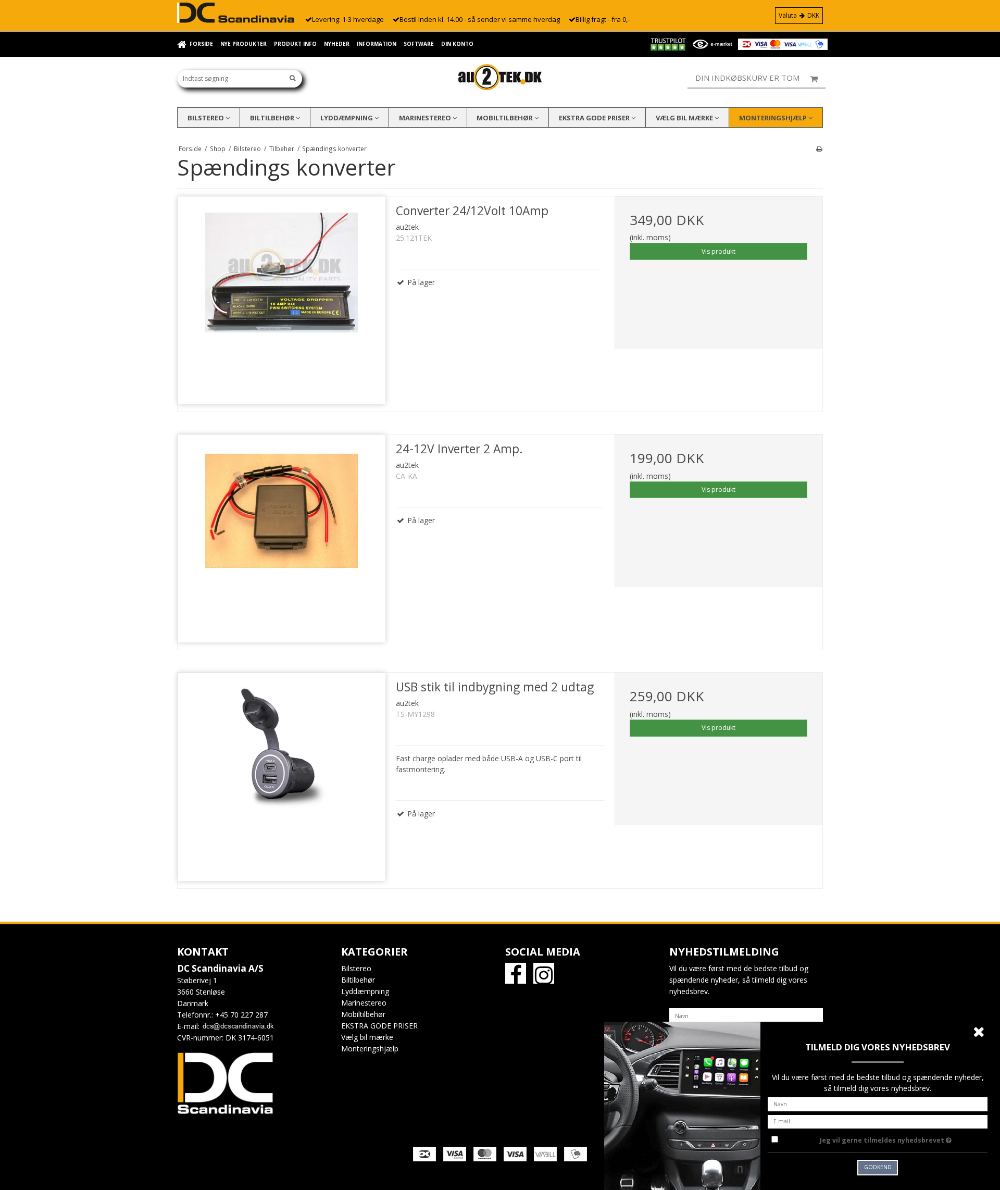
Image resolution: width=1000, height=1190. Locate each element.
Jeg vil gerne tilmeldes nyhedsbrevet (904, 1138)
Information (376, 43)
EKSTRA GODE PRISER (595, 117)
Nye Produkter (243, 43)
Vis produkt (718, 251)
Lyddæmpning (347, 117)
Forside (201, 43)
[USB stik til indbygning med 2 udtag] (281, 777)
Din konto (457, 43)
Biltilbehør (273, 117)
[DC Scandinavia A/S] (500, 77)
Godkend (878, 1167)
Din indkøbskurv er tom (747, 77)
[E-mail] (878, 1120)
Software (419, 43)
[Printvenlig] (819, 148)
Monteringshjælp (773, 117)
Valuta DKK (799, 15)
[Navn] (746, 1015)
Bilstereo (207, 117)
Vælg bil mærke (685, 117)
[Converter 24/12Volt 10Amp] (281, 300)
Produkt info (295, 43)
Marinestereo (426, 117)
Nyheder (336, 43)
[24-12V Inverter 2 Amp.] (281, 538)
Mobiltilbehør (505, 117)
